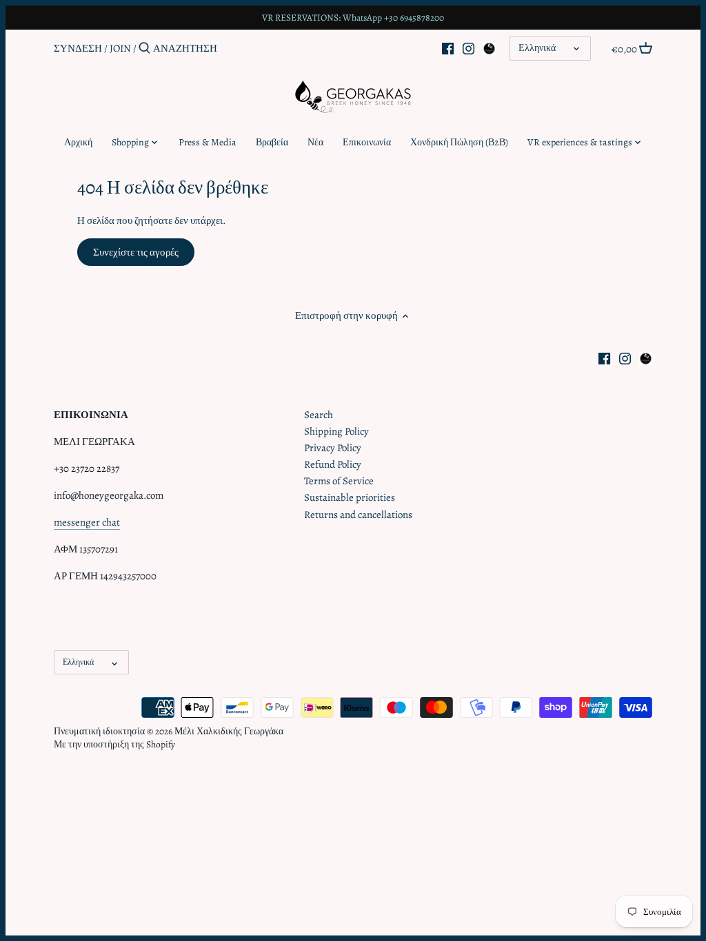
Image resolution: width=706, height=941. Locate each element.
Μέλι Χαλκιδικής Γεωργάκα (228, 731)
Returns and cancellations (358, 514)
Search (318, 415)
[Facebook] (448, 47)
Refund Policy (332, 464)
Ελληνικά (537, 47)
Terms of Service (339, 481)
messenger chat (87, 522)
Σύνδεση (78, 48)
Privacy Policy (332, 448)
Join (120, 48)
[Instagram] (468, 47)
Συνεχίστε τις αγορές (136, 252)
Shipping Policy (336, 431)
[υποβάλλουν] (144, 49)
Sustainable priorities (349, 497)
